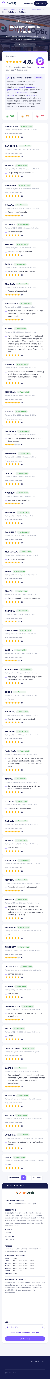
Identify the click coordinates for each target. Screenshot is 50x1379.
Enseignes (28, 3)
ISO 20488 (40, 68)
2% (27, 116)
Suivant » (37, 1178)
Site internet (14, 1327)
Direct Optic (25, 9)
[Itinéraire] (43, 38)
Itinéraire (26, 1339)
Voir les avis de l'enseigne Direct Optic (24, 1332)
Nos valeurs (41, 3)
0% (42, 116)
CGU (43, 1362)
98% (12, 116)
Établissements (38, 9)
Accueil (5, 9)
